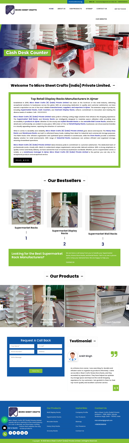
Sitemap (89, 9)
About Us (61, 9)
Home (51, 9)
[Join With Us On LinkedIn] (22, 433)
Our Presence (80, 426)
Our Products (75, 9)
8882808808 (42, 112)
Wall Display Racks (54, 412)
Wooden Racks (52, 422)
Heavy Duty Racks (53, 426)
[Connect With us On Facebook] (10, 433)
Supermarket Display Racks (48, 321)
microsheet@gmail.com (103, 2)
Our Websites (101, 19)
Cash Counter (113, 322)
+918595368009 (122, 2)
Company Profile (82, 412)
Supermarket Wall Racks (80, 321)
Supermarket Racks (16, 322)
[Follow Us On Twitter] (14, 433)
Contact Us (70, 262)
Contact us (102, 9)
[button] (9, 51)
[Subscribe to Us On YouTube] (26, 433)
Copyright (36, 441)
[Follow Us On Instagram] (18, 433)
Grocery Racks (52, 431)
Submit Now (35, 371)
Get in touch (120, 9)
